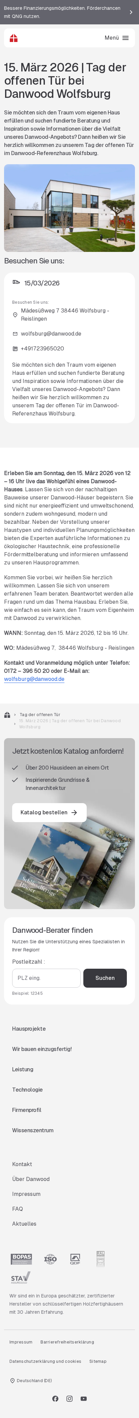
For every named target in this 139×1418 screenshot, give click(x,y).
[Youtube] (84, 1399)
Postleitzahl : (28, 962)
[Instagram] (69, 1399)
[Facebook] (55, 1399)
